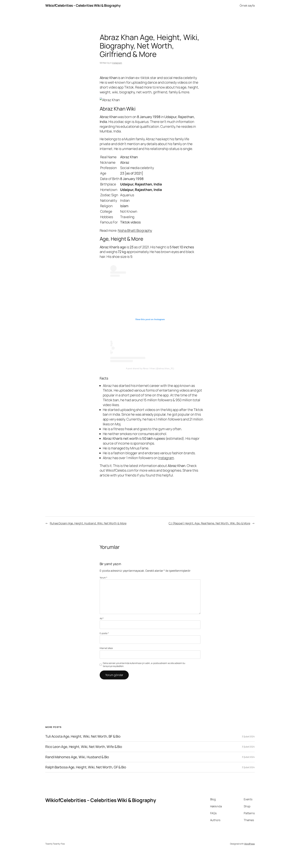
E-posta (104, 633)
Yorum (103, 577)
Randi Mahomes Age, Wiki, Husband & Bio (77, 757)
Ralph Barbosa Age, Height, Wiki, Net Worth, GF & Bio (85, 767)
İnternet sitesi (106, 648)
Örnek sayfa (247, 5)
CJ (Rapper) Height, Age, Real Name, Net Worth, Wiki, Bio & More (209, 523)
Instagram (117, 62)
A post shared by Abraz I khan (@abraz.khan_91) (150, 368)
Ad (102, 618)
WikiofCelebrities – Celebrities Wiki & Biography (82, 5)
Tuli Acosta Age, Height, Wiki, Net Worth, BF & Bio (82, 736)
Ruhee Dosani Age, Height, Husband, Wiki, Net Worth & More (88, 523)
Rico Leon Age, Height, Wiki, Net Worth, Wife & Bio (83, 747)
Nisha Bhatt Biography (135, 230)
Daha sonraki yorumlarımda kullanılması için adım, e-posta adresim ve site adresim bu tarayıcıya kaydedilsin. (144, 665)
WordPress (249, 843)
